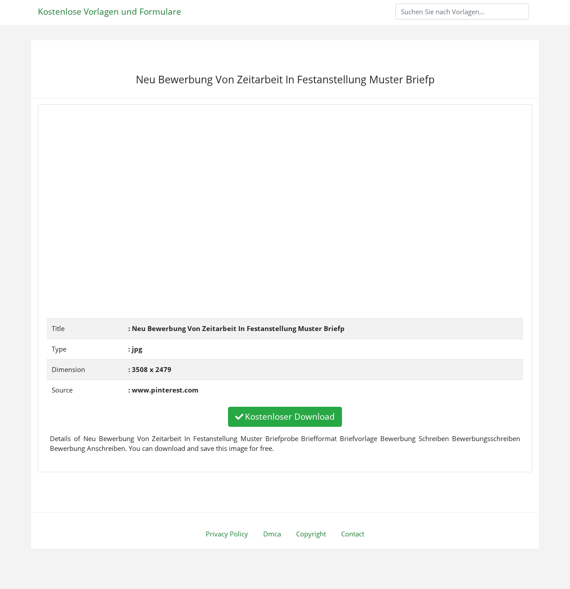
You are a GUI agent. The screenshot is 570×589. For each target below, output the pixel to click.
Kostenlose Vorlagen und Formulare (109, 11)
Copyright (311, 533)
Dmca (272, 533)
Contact (352, 533)
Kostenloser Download (290, 416)
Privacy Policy (227, 533)
